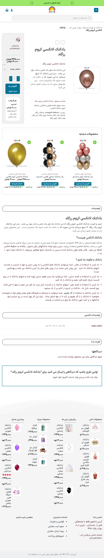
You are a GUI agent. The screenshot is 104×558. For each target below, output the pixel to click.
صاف (4, 65)
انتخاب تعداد (15, 69)
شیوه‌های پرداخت (56, 536)
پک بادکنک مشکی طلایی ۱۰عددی (50, 177)
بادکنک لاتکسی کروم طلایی (17, 177)
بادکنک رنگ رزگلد (59, 115)
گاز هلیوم (68, 293)
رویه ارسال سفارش (55, 531)
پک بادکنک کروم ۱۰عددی (83, 177)
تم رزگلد (35, 115)
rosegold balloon (52, 112)
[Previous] (98, 166)
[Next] (2, 166)
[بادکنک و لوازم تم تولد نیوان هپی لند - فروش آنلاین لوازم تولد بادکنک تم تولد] (52, 10)
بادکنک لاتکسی (55, 108)
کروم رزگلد (53, 118)
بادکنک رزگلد (39, 112)
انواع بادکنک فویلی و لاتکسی (50, 105)
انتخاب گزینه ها (17, 184)
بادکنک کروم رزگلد (45, 115)
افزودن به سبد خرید (12, 89)
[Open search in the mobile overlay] (52, 18)
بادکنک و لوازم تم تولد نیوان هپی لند (85, 27)
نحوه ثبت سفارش (56, 526)
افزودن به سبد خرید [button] (82, 184)
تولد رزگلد (61, 118)
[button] (96, 10)
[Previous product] (57, 42)
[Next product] (63, 42)
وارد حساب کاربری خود (68, 377)
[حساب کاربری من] (11, 10)
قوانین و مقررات (57, 521)
